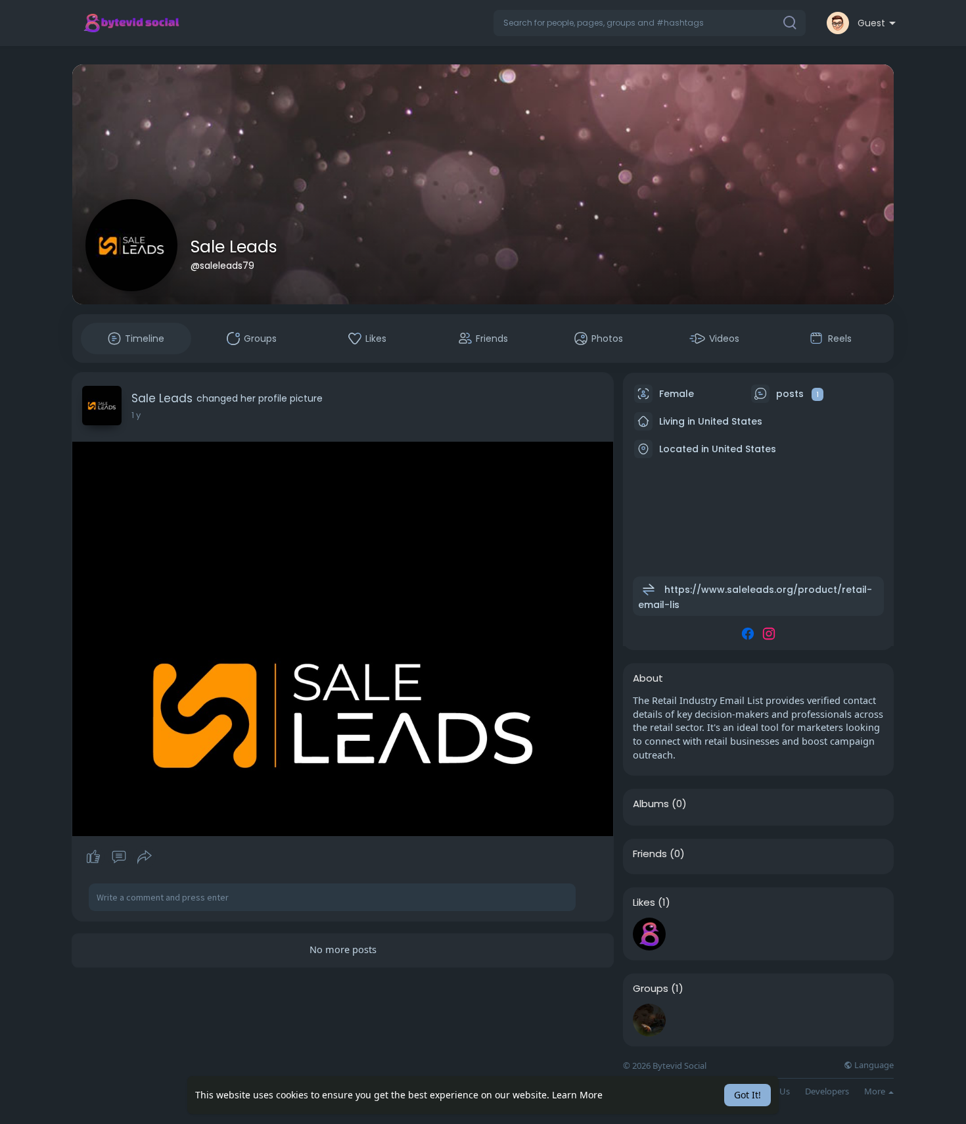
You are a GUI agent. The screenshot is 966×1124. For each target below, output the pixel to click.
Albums (651, 804)
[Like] (118, 857)
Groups (650, 988)
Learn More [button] (577, 1095)
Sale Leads (234, 246)
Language (873, 1065)
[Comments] (119, 857)
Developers (827, 1091)
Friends (650, 854)
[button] (650, 23)
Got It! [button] (747, 1095)
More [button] (875, 1091)
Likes (644, 902)
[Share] (144, 857)
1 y (136, 415)
